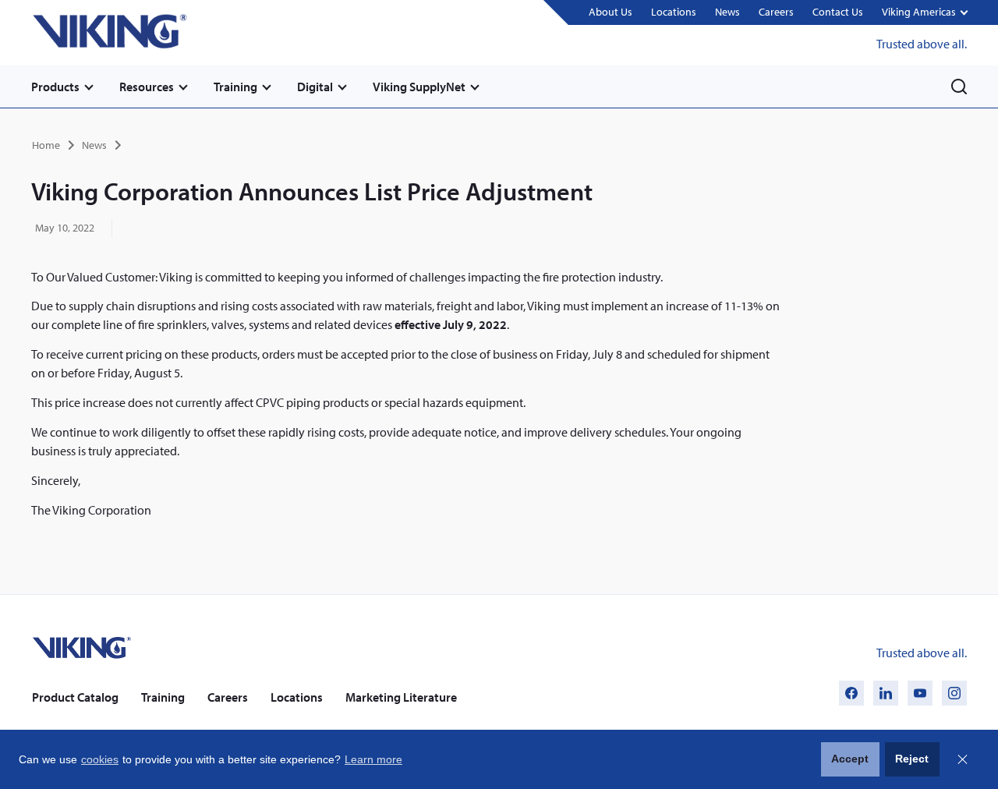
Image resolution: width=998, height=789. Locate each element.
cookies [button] (100, 759)
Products (55, 86)
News (727, 12)
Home (46, 145)
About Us (610, 12)
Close (962, 759)
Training (235, 86)
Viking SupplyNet (419, 86)
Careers (776, 12)
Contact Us (837, 12)
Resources (146, 86)
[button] (924, 13)
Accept (850, 758)
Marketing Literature (401, 697)
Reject (912, 758)
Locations (673, 12)
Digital (315, 86)
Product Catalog (75, 697)
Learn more (373, 759)
